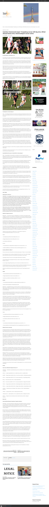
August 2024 (34, 214)
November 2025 (35, 187)
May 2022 (34, 262)
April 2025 (34, 199)
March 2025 (34, 201)
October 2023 (35, 232)
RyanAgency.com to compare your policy (39, 60)
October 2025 (35, 189)
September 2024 (35, 212)
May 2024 (34, 219)
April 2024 (34, 221)
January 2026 (35, 183)
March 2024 (34, 223)
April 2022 (34, 264)
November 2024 (35, 208)
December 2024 (35, 207)
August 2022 (34, 257)
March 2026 (34, 180)
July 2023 (34, 237)
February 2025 (35, 203)
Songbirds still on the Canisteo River (38, 492)
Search (34, 149)
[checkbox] (1, 506)
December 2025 (35, 185)
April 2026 (34, 178)
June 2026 (34, 174)
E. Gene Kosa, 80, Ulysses (36, 491)
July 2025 (34, 194)
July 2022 (34, 259)
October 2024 (35, 210)
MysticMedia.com (8, 505)
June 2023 (34, 239)
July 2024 (34, 216)
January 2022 (35, 269)
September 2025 (35, 190)
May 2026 (34, 176)
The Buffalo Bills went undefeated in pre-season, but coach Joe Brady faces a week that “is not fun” (39, 495)
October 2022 (35, 253)
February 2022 (35, 268)
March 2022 (34, 266)
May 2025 (34, 198)
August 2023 (34, 235)
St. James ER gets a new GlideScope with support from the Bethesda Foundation (24, 478)
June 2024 (34, 217)
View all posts (13, 457)
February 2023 (35, 246)
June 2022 (34, 260)
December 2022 (35, 250)
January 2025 (35, 205)
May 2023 (34, 241)
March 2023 (34, 244)
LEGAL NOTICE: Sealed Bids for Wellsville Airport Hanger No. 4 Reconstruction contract (9, 478)
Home (3, 26)
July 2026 (34, 172)
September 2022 (35, 255)
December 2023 (35, 228)
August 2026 (34, 171)
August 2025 (34, 192)
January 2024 (35, 226)
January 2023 (35, 248)
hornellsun (5, 35)
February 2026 (35, 181)
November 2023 (35, 230)
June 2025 (34, 196)
